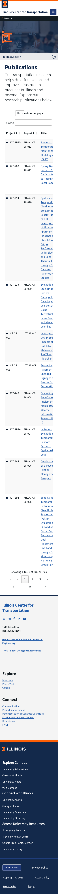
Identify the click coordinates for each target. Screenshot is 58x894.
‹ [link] (17, 579)
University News (11, 781)
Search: (10, 122)
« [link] (10, 579)
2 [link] (32, 579)
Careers (6, 687)
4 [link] (47, 579)
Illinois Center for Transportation (17, 607)
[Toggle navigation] (53, 12)
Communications (11, 706)
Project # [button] (11, 133)
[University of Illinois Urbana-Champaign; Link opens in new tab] (5, 4)
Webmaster (9, 886)
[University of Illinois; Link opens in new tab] (14, 749)
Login (31, 886)
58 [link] (30, 586)
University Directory (13, 818)
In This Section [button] (11, 57)
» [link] (45, 586)
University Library (12, 849)
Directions (7, 680)
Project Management (13, 709)
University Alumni (12, 800)
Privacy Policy (40, 867)
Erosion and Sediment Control (18, 717)
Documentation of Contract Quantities (23, 713)
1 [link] (25, 579)
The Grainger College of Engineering (21, 650)
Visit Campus (9, 788)
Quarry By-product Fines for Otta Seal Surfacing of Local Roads (48, 174)
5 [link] (13, 586)
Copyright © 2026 (13, 877)
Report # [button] (29, 133)
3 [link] (40, 579)
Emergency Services (13, 830)
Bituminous (8, 721)
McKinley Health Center (15, 836)
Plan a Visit (8, 683)
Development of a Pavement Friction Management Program (49, 470)
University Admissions (15, 769)
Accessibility (42, 877)
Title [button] (44, 133)
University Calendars (14, 812)
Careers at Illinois (12, 775)
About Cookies (12, 867)
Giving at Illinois (11, 806)
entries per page (33, 113)
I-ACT (5, 724)
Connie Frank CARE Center (17, 843)
